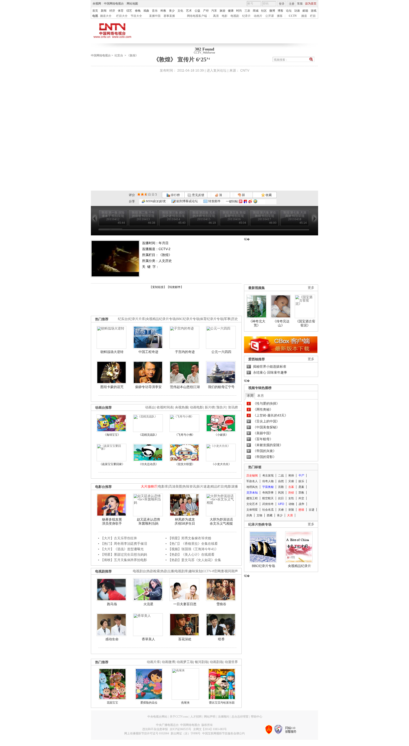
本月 (260, 396)
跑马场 (112, 604)
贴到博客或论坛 (187, 201)
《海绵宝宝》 (111, 434)
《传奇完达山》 (281, 323)
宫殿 (281, 487)
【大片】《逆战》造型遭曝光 (122, 549)
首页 (95, 10)
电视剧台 (139, 571)
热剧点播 (167, 571)
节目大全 (136, 16)
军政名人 (252, 481)
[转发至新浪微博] (250, 201)
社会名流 (268, 509)
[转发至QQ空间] (255, 201)
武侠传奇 (268, 504)
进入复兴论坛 (217, 70)
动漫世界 (231, 662)
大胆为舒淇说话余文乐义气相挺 (221, 521)
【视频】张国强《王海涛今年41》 (193, 549)
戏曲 (146, 10)
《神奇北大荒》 (257, 323)
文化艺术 (252, 504)
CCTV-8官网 (212, 571)
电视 (95, 16)
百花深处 (184, 639)
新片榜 (210, 407)
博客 (280, 10)
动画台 (150, 407)
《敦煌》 (132, 55)
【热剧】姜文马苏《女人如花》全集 (194, 560)
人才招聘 (196, 716)
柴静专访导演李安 (148, 387)
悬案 (301, 487)
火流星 (148, 604)
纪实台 (119, 55)
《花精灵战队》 (148, 434)
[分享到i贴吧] (245, 201)
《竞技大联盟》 (185, 464)
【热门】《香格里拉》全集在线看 (193, 543)
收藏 (268, 195)
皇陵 (291, 509)
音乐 (155, 10)
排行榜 (175, 195)
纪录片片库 (137, 319)
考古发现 (268, 475)
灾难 (291, 481)
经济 (112, 10)
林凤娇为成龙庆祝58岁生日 (185, 521)
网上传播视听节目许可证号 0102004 (146, 733)
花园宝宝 (112, 702)
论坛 (289, 10)
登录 (282, 3)
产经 (206, 10)
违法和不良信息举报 (155, 729)
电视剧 (235, 16)
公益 (197, 10)
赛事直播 (169, 16)
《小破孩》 (221, 434)
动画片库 (153, 662)
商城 (255, 10)
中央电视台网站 (157, 716)
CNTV (244, 70)
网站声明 (209, 716)
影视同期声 (229, 571)
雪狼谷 (221, 604)
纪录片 (246, 16)
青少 (172, 10)
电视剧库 (181, 571)
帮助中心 (256, 716)
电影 (224, 16)
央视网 (97, 3)
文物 (259, 515)
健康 (231, 10)
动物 (291, 504)
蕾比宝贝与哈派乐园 (222, 702)
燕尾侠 (185, 702)
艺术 (189, 10)
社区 (264, 10)
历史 (234, 319)
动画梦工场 (185, 662)
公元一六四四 (221, 352)
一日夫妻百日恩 (184, 604)
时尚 (239, 10)
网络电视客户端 (197, 16)
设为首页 (310, 3)
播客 (280, 16)
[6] (146, 194)
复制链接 (158, 287)
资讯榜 (233, 407)
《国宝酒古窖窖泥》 (305, 323)
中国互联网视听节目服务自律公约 (223, 733)
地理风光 (252, 487)
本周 (250, 396)
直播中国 (154, 16)
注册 (291, 3)
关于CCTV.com (179, 716)
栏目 (313, 16)
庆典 (249, 515)
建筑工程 (252, 498)
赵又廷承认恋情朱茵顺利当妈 (148, 521)
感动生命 (112, 639)
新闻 (104, 10)
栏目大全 (122, 16)
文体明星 (252, 509)
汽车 (214, 10)
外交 (301, 498)
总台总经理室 (240, 716)
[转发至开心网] (240, 201)
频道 (304, 16)
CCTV (293, 16)
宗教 (301, 492)
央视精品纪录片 (299, 566)
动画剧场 (216, 662)
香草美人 (148, 639)
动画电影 (196, 407)
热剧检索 (153, 571)
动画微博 (168, 662)
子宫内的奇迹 (185, 352)
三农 (247, 10)
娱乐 (301, 481)
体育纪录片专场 (211, 319)
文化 (180, 10)
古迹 (311, 509)
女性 (291, 498)
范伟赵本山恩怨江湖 (185, 387)
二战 (281, 475)
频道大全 (105, 16)
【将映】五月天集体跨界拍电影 (124, 560)
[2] (139, 194)
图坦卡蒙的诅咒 (112, 387)
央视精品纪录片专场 (161, 319)
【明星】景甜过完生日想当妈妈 (124, 554)
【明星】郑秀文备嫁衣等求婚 (189, 538)
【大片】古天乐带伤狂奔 (119, 538)
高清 (216, 16)
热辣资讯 (189, 486)
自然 (281, 481)
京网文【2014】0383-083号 (210, 729)
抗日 (281, 498)
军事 (227, 319)
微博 (272, 10)
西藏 (269, 515)
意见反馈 (197, 195)
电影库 (163, 486)
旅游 (222, 10)
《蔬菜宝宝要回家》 (112, 464)
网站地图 (132, 3)
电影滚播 (231, 486)
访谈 (297, 10)
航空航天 (268, 498)
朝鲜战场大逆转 (112, 352)
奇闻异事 (268, 492)
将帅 (291, 475)
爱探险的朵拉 (148, 702)
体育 (121, 10)
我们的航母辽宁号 (221, 387)
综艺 (129, 10)
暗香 (221, 639)
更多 (311, 287)
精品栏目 (217, 486)
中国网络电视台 (114, 3)
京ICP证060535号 (180, 729)
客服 (300, 3)
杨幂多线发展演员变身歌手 (112, 521)
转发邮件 (214, 201)
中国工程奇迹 (148, 352)
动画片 (258, 16)
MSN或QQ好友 (155, 201)
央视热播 (181, 407)
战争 (301, 504)
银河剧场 (201, 662)
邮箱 (305, 10)
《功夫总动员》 (148, 464)
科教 (163, 10)
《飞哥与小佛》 (185, 434)
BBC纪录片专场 (187, 319)
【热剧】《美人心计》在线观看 (191, 554)
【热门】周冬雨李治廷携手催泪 (124, 543)
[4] (142, 194)
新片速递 (203, 486)
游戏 (313, 10)
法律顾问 (223, 716)
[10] (153, 194)
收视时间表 (165, 407)
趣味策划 (195, 571)
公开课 (269, 16)
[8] (149, 194)
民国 (281, 492)
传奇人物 (268, 481)
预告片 (221, 407)
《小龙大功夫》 (221, 464)
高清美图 (175, 486)
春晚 (138, 10)
